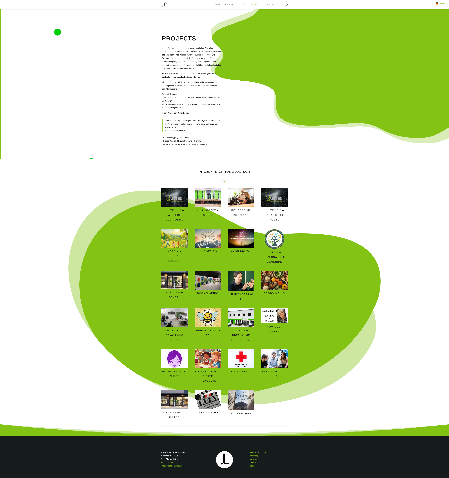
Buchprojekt (241, 413)
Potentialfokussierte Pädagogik (208, 376)
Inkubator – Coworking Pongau (174, 335)
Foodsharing (274, 293)
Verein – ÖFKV (208, 412)
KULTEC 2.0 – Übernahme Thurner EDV (241, 335)
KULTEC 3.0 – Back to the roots (274, 215)
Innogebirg (208, 251)
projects (255, 5)
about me (270, 5)
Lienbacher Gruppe (225, 5)
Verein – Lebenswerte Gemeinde (274, 257)
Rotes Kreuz (241, 371)
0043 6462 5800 (168, 462)
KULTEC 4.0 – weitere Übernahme (174, 215)
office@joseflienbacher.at (171, 466)
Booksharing (207, 293)
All (224, 181)
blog (280, 5)
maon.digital (241, 251)
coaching (242, 5)
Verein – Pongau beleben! (175, 256)
